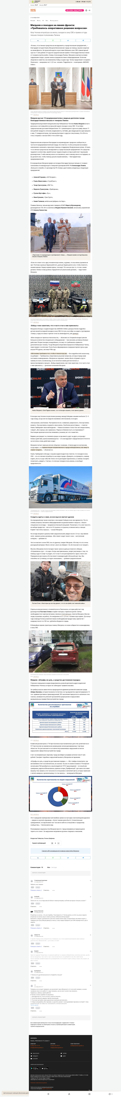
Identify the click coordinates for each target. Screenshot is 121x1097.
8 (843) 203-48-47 (55, 1045)
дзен (64, 1056)
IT (43, 20)
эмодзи (38, 887)
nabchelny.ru (36, 114)
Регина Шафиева (49, 838)
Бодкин (36, 951)
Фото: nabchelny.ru (35, 814)
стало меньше (66, 614)
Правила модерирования (37, 1026)
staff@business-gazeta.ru (77, 1045)
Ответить (46, 890)
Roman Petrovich (38, 911)
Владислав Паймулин (37, 838)
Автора (54, 867)
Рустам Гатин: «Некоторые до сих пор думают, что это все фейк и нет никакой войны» (58, 603)
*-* (35, 985)
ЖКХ (47, 20)
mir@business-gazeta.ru (57, 1047)
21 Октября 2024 (35, 17)
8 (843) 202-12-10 (35, 1045)
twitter (65, 1053)
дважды (75, 333)
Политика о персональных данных (39, 1082)
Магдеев (33, 20)
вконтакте (36, 1053)
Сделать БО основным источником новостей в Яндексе (60, 851)
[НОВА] (74, 10)
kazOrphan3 (37, 970)
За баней (36, 896)
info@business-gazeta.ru (37, 1047)
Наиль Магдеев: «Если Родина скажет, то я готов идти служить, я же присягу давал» (58, 410)
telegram (35, 1056)
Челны (39, 20)
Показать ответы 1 (36, 890)
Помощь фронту (54, 20)
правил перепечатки (47, 1088)
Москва (41, 5)
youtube (35, 1058)
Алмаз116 (37, 934)
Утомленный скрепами (40, 880)
